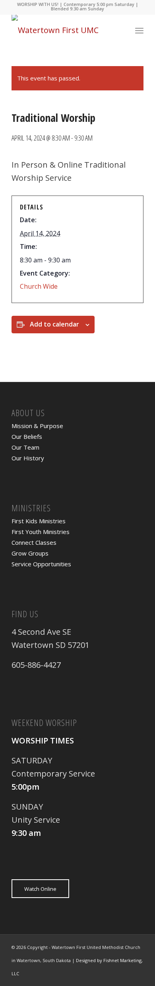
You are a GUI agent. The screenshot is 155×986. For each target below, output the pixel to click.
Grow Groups (30, 553)
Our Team (25, 447)
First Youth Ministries (41, 532)
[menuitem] (139, 30)
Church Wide (39, 286)
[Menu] (139, 30)
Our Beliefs (27, 436)
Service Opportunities (41, 564)
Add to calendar (54, 324)
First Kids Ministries (39, 521)
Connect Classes (34, 542)
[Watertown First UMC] (64, 30)
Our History (28, 458)
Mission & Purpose (37, 426)
